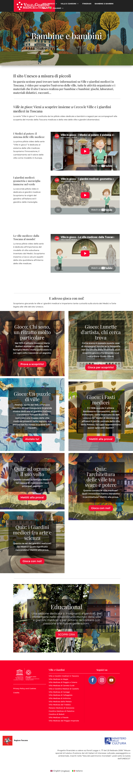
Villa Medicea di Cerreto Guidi (61, 685)
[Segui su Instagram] (102, 680)
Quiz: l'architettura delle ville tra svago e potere (101, 476)
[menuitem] (57, 9)
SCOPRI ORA (66, 634)
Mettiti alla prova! (32, 497)
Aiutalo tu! (32, 439)
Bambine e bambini (104, 4)
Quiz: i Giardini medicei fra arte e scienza (32, 532)
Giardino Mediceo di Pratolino (61, 711)
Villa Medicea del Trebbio (60, 705)
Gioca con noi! (32, 561)
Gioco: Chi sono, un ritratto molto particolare (32, 332)
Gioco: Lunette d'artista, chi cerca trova (101, 332)
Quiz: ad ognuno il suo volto (32, 471)
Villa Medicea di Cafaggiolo (60, 695)
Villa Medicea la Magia (58, 679)
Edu (44, 8)
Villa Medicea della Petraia (60, 701)
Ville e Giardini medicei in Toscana (64, 676)
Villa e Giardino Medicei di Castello (64, 689)
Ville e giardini (68, 4)
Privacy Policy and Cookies (24, 688)
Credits (16, 693)
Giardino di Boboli (56, 714)
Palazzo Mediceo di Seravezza (61, 708)
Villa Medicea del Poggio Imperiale (64, 721)
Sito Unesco (48, 4)
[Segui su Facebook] (92, 680)
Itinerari (86, 4)
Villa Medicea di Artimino (60, 698)
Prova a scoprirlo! (32, 364)
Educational (66, 607)
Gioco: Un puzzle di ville (32, 396)
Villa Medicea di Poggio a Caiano (63, 682)
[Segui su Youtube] (111, 680)
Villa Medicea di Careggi (59, 692)
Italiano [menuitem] (79, 771)
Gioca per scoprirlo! (101, 367)
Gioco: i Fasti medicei (101, 400)
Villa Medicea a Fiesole (58, 717)
